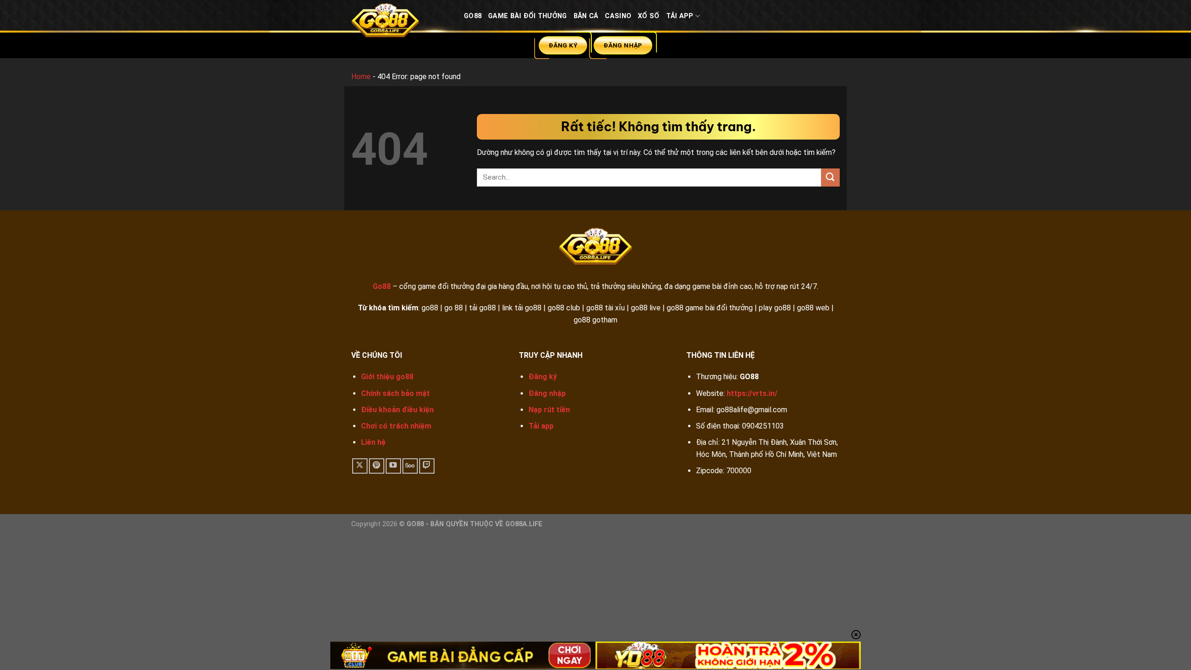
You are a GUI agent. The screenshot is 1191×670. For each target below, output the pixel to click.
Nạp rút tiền (549, 409)
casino (618, 16)
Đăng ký (543, 376)
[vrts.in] (400, 22)
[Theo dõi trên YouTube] (393, 466)
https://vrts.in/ (752, 393)
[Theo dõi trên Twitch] (427, 466)
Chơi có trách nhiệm (396, 426)
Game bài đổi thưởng (527, 16)
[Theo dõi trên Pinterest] (376, 466)
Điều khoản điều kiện (397, 409)
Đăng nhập (547, 393)
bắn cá (586, 16)
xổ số (648, 16)
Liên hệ (373, 442)
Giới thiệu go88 (387, 376)
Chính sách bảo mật (395, 393)
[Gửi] (830, 177)
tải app (680, 16)
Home (361, 76)
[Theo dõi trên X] (360, 466)
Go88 (473, 16)
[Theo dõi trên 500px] (410, 466)
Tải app (541, 426)
